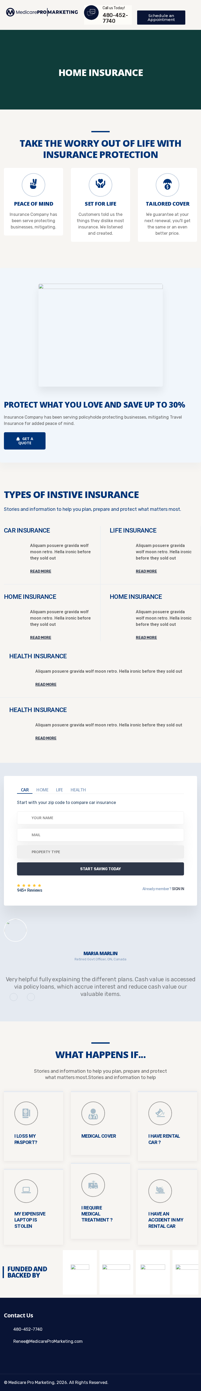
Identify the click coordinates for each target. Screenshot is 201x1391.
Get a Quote (26, 440)
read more (40, 571)
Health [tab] (78, 790)
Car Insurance (27, 530)
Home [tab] (42, 790)
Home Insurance (30, 596)
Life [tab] (59, 790)
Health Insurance (37, 656)
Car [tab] (25, 790)
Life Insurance (133, 530)
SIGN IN (177, 889)
